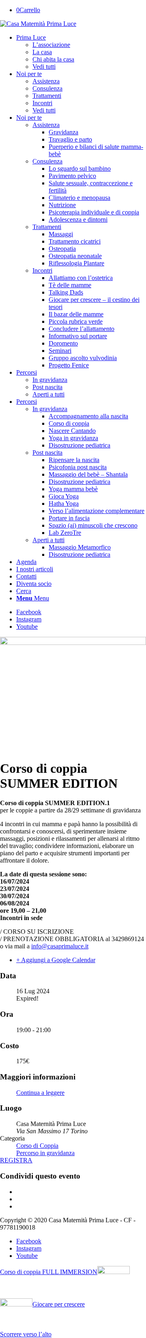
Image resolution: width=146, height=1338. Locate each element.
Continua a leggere (40, 1092)
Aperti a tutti (48, 394)
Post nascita (47, 387)
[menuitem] (81, 52)
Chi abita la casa (53, 59)
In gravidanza (49, 379)
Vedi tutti (44, 66)
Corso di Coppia (37, 1145)
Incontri (42, 270)
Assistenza (46, 124)
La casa (42, 52)
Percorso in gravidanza (45, 1152)
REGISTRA (16, 1160)
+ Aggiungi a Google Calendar (55, 959)
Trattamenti (46, 226)
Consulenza (47, 161)
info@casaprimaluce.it (59, 946)
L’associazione (51, 44)
